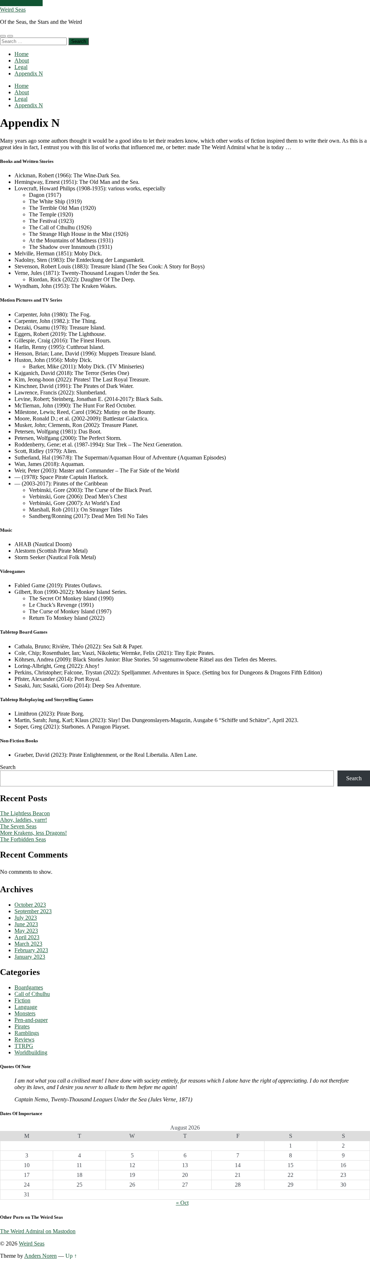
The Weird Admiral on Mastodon (38, 1231)
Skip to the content (21, 3)
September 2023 (33, 911)
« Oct (182, 1203)
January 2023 (29, 957)
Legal (20, 67)
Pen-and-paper (31, 1020)
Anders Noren (40, 1256)
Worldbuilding (30, 1052)
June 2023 (26, 924)
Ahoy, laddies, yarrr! (23, 820)
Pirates (22, 1026)
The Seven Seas (18, 826)
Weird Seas (13, 10)
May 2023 (26, 931)
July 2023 (25, 918)
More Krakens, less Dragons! (33, 833)
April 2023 (26, 937)
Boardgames (28, 987)
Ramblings (26, 1033)
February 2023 (31, 950)
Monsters (24, 1013)
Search (8, 767)
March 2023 (28, 944)
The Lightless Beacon (25, 813)
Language (25, 1007)
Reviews (24, 1039)
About (21, 60)
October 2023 (30, 905)
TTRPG (23, 1046)
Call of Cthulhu (32, 994)
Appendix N (28, 73)
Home (21, 54)
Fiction (22, 1000)
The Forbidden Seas (23, 839)
